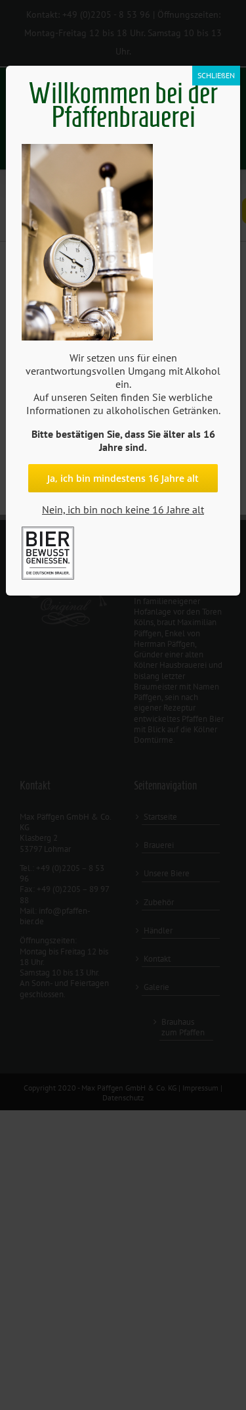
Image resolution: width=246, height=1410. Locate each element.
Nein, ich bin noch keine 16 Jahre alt (123, 509)
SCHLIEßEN (216, 75)
